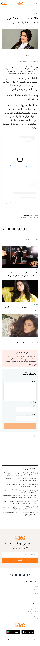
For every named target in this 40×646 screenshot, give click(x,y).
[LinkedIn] (16, 575)
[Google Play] (13, 632)
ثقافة (36, 591)
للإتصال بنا (35, 616)
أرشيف (36, 618)
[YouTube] (20, 575)
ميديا (36, 593)
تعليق (33, 381)
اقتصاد (36, 586)
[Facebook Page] (28, 575)
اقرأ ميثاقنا (33, 365)
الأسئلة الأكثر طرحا (33, 609)
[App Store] (27, 632)
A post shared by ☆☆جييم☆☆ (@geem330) (20, 203)
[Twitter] (24, 575)
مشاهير (36, 14)
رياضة (36, 595)
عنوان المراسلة (29, 414)
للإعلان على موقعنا (33, 611)
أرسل (20, 560)
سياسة (36, 584)
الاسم (33, 406)
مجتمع (36, 588)
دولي (37, 600)
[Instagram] (11, 575)
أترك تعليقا (20, 425)
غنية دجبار (26, 56)
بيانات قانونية (34, 613)
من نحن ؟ (35, 606)
